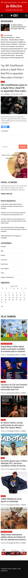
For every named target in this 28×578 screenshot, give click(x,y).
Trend (3, 81)
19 (13, 297)
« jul (2, 306)
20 (16, 297)
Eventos (3, 255)
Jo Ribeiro (14, 6)
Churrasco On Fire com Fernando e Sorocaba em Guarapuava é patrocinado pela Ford (14, 387)
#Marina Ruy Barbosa (8, 37)
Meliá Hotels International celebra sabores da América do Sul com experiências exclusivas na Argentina (14, 538)
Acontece (3, 246)
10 (5, 295)
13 (16, 295)
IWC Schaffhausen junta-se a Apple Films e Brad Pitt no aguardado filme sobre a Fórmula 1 (14, 89)
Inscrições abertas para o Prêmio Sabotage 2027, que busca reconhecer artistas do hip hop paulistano (14, 229)
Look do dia (4, 260)
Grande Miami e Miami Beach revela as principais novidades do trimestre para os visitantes (12, 206)
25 (9, 300)
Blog (2, 251)
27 (16, 300)
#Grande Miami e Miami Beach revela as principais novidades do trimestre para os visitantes (13, 42)
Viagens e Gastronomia (7, 277)
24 (5, 300)
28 (20, 300)
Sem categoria (5, 268)
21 (20, 297)
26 (13, 300)
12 (13, 295)
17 (5, 297)
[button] (25, 21)
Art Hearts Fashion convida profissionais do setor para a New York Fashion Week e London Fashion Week (18, 28)
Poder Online (4, 264)
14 (20, 295)
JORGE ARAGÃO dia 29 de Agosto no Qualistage (11, 500)
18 (9, 297)
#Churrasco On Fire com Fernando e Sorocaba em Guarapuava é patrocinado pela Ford (13, 46)
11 (9, 295)
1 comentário (4, 131)
